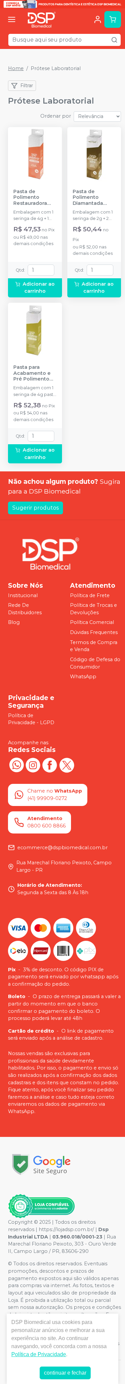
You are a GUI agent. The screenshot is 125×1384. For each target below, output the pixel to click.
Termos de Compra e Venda (93, 646)
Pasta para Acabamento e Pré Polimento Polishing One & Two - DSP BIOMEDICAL (33, 373)
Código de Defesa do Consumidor (95, 663)
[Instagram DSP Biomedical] (33, 764)
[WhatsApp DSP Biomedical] (16, 764)
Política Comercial (92, 623)
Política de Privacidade (38, 1354)
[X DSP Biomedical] (66, 764)
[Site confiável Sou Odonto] (41, 1206)
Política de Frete (90, 595)
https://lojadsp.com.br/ (66, 1229)
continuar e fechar (65, 1373)
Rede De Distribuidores (25, 609)
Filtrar (26, 85)
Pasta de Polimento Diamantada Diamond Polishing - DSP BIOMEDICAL (92, 197)
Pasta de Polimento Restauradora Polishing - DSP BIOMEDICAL (32, 197)
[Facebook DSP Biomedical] (49, 764)
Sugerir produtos (35, 508)
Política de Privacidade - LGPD (31, 719)
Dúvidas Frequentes (94, 632)
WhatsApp (83, 677)
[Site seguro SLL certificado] (41, 1164)
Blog (14, 623)
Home (16, 68)
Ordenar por (55, 116)
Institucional (23, 595)
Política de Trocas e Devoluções (93, 609)
